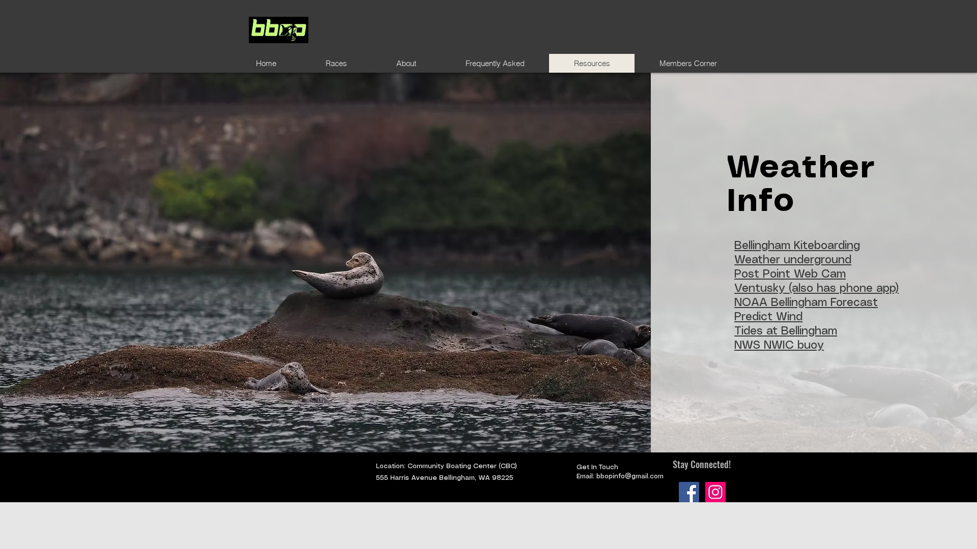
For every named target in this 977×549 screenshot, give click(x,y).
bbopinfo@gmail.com (630, 476)
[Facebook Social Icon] (689, 492)
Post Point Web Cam (790, 274)
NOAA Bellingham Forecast (806, 302)
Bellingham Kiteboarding (797, 245)
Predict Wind (768, 317)
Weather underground (792, 260)
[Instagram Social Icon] (715, 492)
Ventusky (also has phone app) (816, 288)
